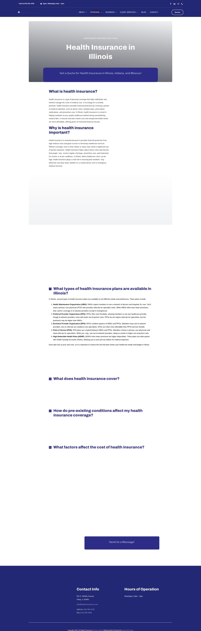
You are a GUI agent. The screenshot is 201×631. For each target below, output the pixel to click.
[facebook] (171, 4)
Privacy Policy (97, 630)
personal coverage (79, 99)
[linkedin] (174, 4)
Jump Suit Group (127, 630)
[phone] (182, 4)
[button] (26, 3)
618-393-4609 (86, 613)
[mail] (178, 4)
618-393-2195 (89, 609)
